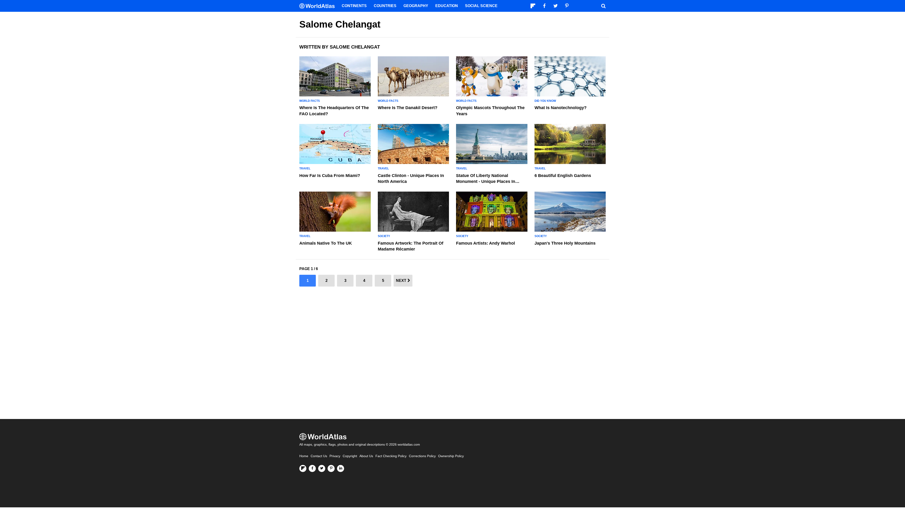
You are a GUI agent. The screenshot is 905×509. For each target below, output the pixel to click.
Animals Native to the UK (325, 243)
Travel (304, 168)
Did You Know (545, 101)
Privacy (334, 456)
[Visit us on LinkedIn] (340, 468)
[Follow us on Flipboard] (302, 468)
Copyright (350, 456)
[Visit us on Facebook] (312, 468)
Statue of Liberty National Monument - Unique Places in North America (485, 181)
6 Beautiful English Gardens (563, 175)
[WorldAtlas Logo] (318, 6)
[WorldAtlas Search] (603, 6)
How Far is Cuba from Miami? (329, 175)
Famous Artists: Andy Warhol (485, 243)
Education (446, 6)
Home (303, 456)
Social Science (481, 6)
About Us (366, 456)
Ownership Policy (451, 456)
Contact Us (319, 456)
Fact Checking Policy (391, 456)
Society (384, 236)
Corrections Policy (422, 456)
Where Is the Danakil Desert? (407, 107)
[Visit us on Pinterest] (331, 468)
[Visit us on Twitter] (321, 468)
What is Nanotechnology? (561, 107)
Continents (354, 6)
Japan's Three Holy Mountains (565, 243)
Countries (385, 6)
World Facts (309, 101)
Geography (415, 6)
